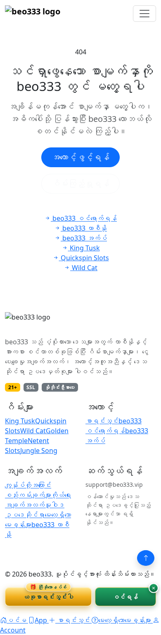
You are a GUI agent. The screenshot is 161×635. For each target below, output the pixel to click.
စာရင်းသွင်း (101, 420)
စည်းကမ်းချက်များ (28, 495)
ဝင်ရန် (125, 597)
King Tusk (20, 420)
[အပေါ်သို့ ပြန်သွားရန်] (145, 558)
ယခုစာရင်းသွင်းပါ (48, 594)
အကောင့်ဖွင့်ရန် (80, 157)
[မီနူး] (144, 13)
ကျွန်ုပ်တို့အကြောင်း (28, 485)
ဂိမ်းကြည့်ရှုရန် (80, 183)
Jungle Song (38, 450)
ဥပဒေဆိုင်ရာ (25, 514)
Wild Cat (33, 430)
